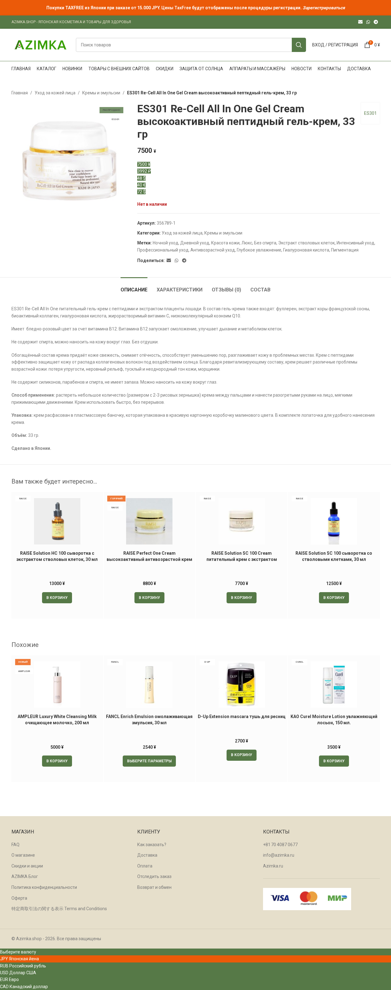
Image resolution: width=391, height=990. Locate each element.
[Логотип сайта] (40, 44)
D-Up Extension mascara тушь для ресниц (242, 716)
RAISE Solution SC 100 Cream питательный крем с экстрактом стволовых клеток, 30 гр (241, 559)
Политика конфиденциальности (44, 887)
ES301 (370, 113)
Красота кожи (225, 242)
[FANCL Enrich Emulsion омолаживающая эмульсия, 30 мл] (149, 684)
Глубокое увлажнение (259, 250)
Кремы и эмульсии (101, 92)
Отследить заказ (154, 876)
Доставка (147, 855)
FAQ (15, 844)
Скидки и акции (27, 865)
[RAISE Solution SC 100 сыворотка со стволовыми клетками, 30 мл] (334, 521)
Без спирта (265, 242)
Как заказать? (151, 844)
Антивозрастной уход (212, 250)
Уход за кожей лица (55, 92)
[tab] (134, 286)
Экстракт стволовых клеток (306, 242)
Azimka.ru (273, 865)
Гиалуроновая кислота (306, 250)
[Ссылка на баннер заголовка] (195, 7)
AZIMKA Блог (24, 876)
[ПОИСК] (299, 45)
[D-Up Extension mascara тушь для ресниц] (242, 684)
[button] (57, 597)
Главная (19, 92)
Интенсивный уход (355, 242)
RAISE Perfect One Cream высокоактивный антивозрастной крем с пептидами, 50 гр (149, 559)
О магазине (23, 855)
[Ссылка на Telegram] (376, 22)
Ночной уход (165, 242)
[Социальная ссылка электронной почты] (360, 22)
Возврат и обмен (154, 887)
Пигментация (345, 250)
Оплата (144, 865)
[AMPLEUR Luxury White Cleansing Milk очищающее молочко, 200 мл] (57, 684)
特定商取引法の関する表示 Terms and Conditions (59, 908)
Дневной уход (194, 242)
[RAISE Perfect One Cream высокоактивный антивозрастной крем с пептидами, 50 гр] (149, 521)
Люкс (246, 242)
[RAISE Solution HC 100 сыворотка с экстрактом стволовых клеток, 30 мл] (57, 521)
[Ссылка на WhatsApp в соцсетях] (368, 22)
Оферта (19, 898)
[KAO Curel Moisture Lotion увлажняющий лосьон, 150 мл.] (334, 684)
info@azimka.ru (278, 855)
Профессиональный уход (163, 250)
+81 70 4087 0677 (280, 844)
